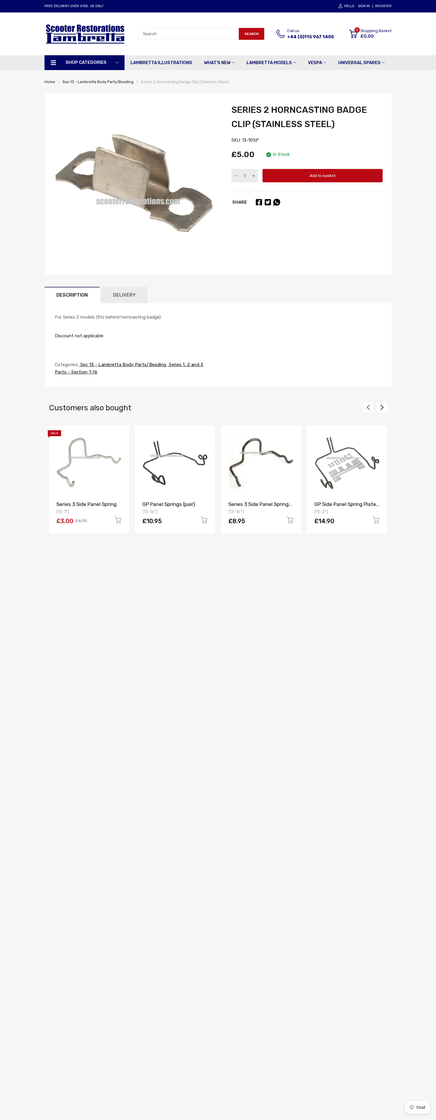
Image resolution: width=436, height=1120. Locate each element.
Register (383, 6)
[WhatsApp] (276, 202)
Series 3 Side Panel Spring (86, 504)
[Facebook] (258, 202)
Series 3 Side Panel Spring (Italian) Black (258, 507)
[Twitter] (267, 202)
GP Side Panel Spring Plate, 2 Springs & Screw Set (345, 507)
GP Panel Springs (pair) (168, 504)
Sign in (364, 6)
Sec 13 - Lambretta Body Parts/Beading (122, 364)
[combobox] (188, 34)
